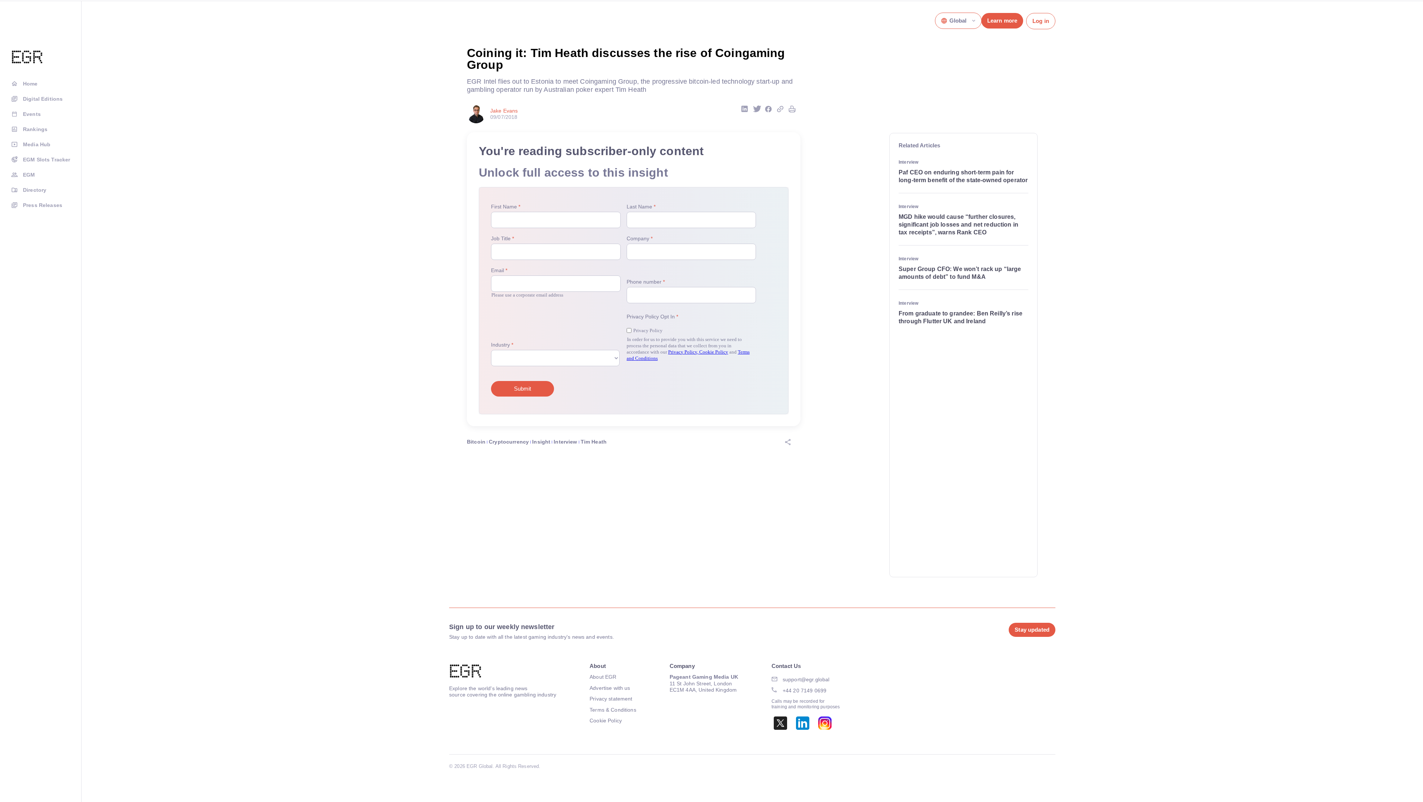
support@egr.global (806, 679)
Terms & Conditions (613, 710)
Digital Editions (43, 99)
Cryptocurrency (509, 442)
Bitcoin (476, 442)
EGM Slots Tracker (46, 160)
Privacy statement (611, 699)
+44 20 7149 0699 (804, 691)
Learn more (1002, 20)
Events (32, 114)
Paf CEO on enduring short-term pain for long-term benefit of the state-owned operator (963, 176)
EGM (29, 175)
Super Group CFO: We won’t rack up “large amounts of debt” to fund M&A (960, 273)
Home (30, 84)
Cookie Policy (606, 721)
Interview (565, 442)
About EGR (603, 677)
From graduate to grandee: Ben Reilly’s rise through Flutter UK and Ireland (960, 317)
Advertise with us (610, 688)
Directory (34, 190)
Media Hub (36, 144)
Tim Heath (594, 442)
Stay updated (1032, 629)
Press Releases (42, 205)
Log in (1040, 21)
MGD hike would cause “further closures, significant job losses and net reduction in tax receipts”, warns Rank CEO (958, 224)
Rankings (35, 129)
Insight (541, 442)
